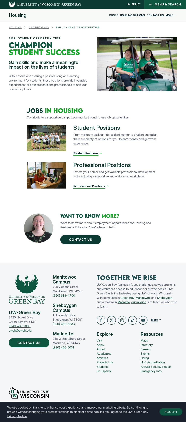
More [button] (169, 15)
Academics (104, 353)
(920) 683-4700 (64, 295)
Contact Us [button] (80, 239)
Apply (136, 4)
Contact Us (155, 15)
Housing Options (132, 15)
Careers (146, 349)
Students (102, 366)
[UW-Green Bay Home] (40, 4)
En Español (104, 371)
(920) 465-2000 (20, 326)
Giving (145, 358)
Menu (168, 4)
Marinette (124, 302)
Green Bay (127, 298)
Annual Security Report (156, 366)
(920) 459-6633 (64, 324)
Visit (99, 340)
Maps (144, 340)
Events (145, 353)
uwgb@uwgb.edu (20, 330)
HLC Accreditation (153, 362)
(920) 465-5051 (63, 347)
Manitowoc (143, 298)
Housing (17, 15)
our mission (138, 302)
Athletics (102, 358)
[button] (101, 320)
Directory (147, 345)
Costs (113, 15)
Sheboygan (164, 298)
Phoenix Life (105, 362)
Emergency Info (151, 371)
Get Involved (39, 27)
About (101, 349)
